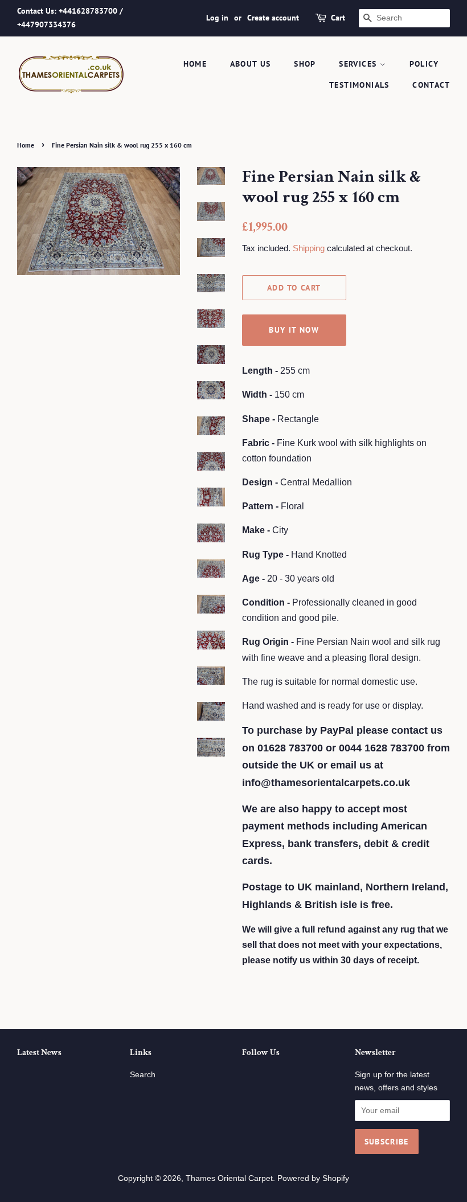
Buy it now (294, 330)
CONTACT (431, 85)
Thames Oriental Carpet (229, 1178)
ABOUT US (250, 64)
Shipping (309, 248)
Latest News (39, 1052)
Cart (338, 18)
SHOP (305, 64)
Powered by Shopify (313, 1178)
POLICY (424, 64)
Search (142, 1074)
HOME (195, 64)
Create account (273, 18)
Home (25, 145)
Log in (217, 18)
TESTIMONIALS (359, 85)
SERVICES (359, 64)
